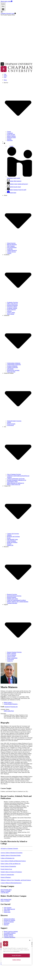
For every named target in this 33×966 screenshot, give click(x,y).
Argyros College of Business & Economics (11, 852)
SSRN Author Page (9, 711)
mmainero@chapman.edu (11, 706)
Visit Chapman (7, 907)
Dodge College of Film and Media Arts (10, 863)
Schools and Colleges (9, 919)
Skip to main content (6, 1)
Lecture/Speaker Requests (11, 704)
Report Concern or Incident (11, 931)
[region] (16, 951)
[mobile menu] (16, 69)
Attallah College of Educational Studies (11, 855)
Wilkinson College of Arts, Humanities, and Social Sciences (16, 880)
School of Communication (7, 874)
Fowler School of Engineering (8, 866)
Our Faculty (4, 15)
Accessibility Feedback (10, 933)
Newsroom (6, 923)
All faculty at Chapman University (9, 848)
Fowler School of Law (6, 869)
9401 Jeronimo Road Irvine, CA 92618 (6, 900)
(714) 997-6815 (5, 892)
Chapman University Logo (7, 13)
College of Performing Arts (7, 858)
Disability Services (8, 936)
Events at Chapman (9, 921)
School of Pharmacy (6, 877)
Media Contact (8, 702)
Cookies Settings (16, 959)
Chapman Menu (11, 15)
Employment (7, 912)
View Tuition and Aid (9, 909)
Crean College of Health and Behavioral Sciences (13, 861)
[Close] (29, 940)
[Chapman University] (16, 65)
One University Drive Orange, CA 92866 (6, 890)
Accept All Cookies (16, 955)
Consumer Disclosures (9, 937)
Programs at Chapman (9, 920)
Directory (6, 924)
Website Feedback (8, 934)
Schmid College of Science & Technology (11, 872)
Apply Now (7, 910)
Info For (6, 82)
